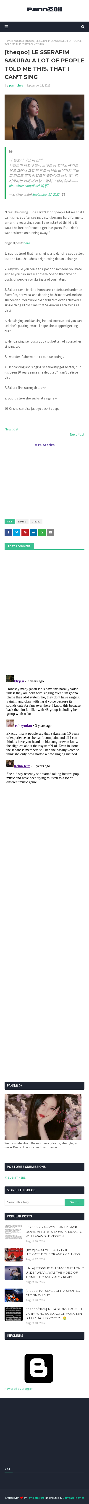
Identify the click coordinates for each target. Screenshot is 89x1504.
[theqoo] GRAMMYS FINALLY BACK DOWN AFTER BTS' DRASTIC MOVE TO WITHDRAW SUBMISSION (54, 1231)
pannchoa (16, 85)
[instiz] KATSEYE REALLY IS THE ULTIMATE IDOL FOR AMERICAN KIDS (53, 1252)
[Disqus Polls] (44, 611)
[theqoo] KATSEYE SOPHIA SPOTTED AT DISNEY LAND (53, 1293)
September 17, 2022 (46, 194)
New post (11, 429)
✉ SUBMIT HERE (15, 1177)
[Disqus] (44, 730)
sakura (22, 521)
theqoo (18, 40)
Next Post (77, 434)
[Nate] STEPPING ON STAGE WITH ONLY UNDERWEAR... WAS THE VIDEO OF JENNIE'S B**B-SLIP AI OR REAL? (55, 1272)
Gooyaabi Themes (73, 1497)
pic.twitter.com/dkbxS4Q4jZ (29, 186)
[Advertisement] (44, 480)
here (27, 243)
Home (8, 40)
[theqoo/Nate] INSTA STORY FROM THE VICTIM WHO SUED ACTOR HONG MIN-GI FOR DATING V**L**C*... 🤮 (55, 1313)
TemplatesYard (35, 1497)
